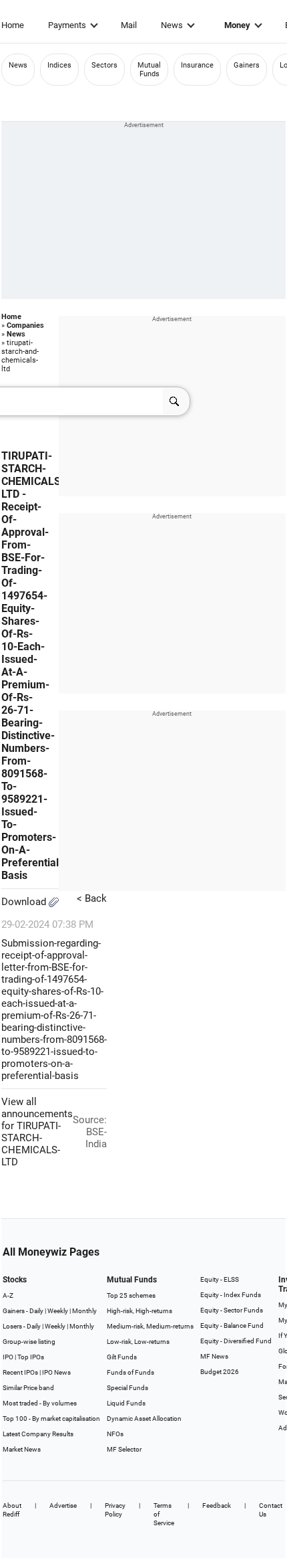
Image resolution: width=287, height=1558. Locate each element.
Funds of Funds (130, 1372)
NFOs (115, 1434)
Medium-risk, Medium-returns (150, 1326)
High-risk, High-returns (139, 1310)
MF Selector (124, 1449)
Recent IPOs (20, 1372)
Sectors (104, 65)
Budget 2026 (219, 1371)
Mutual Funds (149, 69)
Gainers (247, 65)
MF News (214, 1356)
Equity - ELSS (219, 1279)
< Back (92, 898)
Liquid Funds (126, 1403)
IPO (8, 1357)
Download (25, 902)
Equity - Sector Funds (231, 1310)
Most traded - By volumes (40, 1403)
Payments (67, 25)
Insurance (197, 65)
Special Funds (127, 1387)
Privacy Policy (115, 1510)
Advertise (63, 1505)
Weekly (57, 1310)
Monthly (84, 1310)
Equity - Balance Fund (232, 1325)
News (172, 25)
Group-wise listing (29, 1341)
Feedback (216, 1505)
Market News (22, 1449)
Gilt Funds (122, 1357)
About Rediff (12, 1510)
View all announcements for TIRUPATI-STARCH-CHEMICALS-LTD (37, 1132)
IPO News (56, 1372)
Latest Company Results (38, 1434)
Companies (25, 325)
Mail (129, 25)
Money (237, 25)
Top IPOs (30, 1357)
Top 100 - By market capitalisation (51, 1418)
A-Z (8, 1295)
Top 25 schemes (131, 1295)
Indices (59, 65)
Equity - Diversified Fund (236, 1341)
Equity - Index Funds (230, 1294)
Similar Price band (28, 1387)
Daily (36, 1310)
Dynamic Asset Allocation (144, 1418)
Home (12, 25)
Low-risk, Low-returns (138, 1341)
